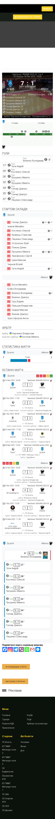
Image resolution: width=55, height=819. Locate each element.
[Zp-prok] (10, 85)
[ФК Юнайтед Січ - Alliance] (27, 493)
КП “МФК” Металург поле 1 (9, 786)
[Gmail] (32, 649)
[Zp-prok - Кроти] (27, 436)
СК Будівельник (7, 770)
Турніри (5, 719)
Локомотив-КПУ (7, 777)
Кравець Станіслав (21, 235)
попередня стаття (17, 666)
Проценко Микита (20, 177)
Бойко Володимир (16, 289)
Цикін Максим (19, 260)
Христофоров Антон (18, 318)
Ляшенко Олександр (22, 200)
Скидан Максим (20, 310)
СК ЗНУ (5, 806)
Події (29, 719)
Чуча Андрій (17, 166)
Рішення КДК (8, 723)
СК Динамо (7, 810)
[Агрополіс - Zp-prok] (27, 420)
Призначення (8, 728)
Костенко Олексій (20, 172)
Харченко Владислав (23, 333)
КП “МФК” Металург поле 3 (9, 760)
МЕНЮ (48, 9)
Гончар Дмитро (19, 188)
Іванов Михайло (15, 226)
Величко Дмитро (20, 297)
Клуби (30, 715)
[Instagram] (10, 649)
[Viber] (21, 649)
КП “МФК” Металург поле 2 (9, 749)
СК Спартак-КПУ (7, 800)
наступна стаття (14, 681)
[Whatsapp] (26, 649)
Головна (6, 715)
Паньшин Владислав (22, 305)
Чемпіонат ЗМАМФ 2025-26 (24, 74)
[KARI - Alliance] (27, 510)
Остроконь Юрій (20, 243)
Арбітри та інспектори (37, 723)
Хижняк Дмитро (20, 314)
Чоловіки (24, 742)
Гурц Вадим (18, 301)
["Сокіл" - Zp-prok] (27, 405)
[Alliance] (45, 85)
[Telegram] (15, 649)
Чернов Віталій (15, 264)
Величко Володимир (33, 160)
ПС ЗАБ (5, 794)
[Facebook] (4, 649)
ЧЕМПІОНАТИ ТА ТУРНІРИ (28, 17)
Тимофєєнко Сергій (22, 256)
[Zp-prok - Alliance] (27, 388)
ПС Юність (18, 76)
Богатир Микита (30, 337)
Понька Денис (19, 247)
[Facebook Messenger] (37, 649)
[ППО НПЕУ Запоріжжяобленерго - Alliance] (27, 526)
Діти (22, 750)
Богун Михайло (19, 284)
